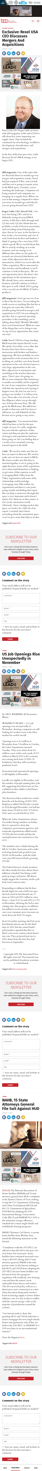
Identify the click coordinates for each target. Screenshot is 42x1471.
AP (13, 969)
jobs (25, 969)
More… (36, 1468)
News (5, 1468)
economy (19, 969)
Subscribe (21, 558)
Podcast (27, 1468)
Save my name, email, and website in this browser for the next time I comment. (21, 629)
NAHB (6, 1190)
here (22, 1337)
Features (15, 1468)
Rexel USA (16, 523)
